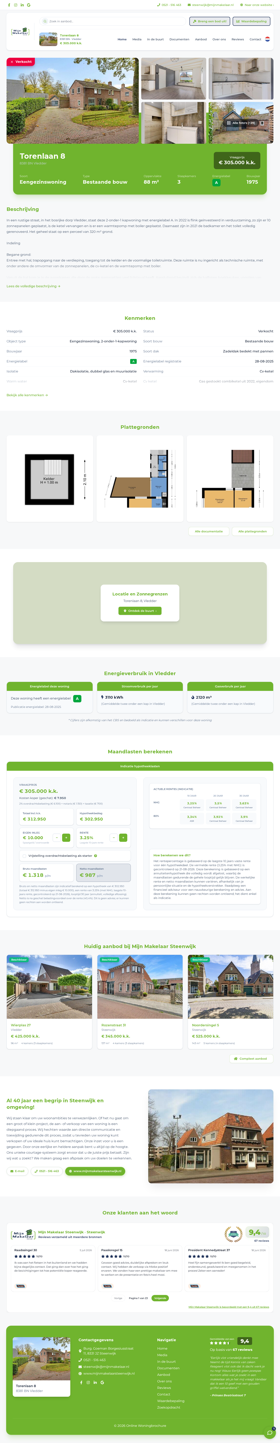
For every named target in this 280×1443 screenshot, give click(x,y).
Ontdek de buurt (142, 611)
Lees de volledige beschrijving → (33, 286)
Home (122, 39)
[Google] (29, 5)
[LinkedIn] (22, 5)
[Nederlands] (267, 39)
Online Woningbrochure (146, 1426)
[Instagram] (15, 5)
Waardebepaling (254, 21)
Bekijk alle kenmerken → (27, 395)
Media (136, 39)
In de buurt (155, 39)
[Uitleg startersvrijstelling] (95, 856)
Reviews (238, 39)
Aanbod (201, 39)
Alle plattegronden (252, 531)
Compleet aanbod (253, 1058)
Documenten (179, 39)
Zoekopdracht (168, 1407)
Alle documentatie (209, 531)
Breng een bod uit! (212, 21)
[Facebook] (9, 5)
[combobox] (112, 21)
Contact (255, 39)
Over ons (219, 39)
